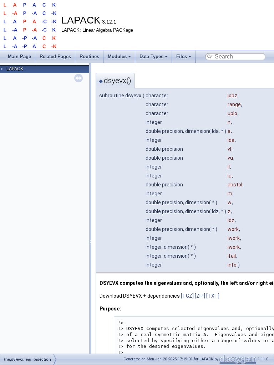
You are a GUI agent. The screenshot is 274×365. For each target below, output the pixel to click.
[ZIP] (200, 296)
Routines (89, 56)
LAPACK (14, 68)
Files (181, 56)
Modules (117, 56)
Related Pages (55, 56)
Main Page (19, 56)
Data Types (151, 56)
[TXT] (212, 296)
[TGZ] (187, 296)
